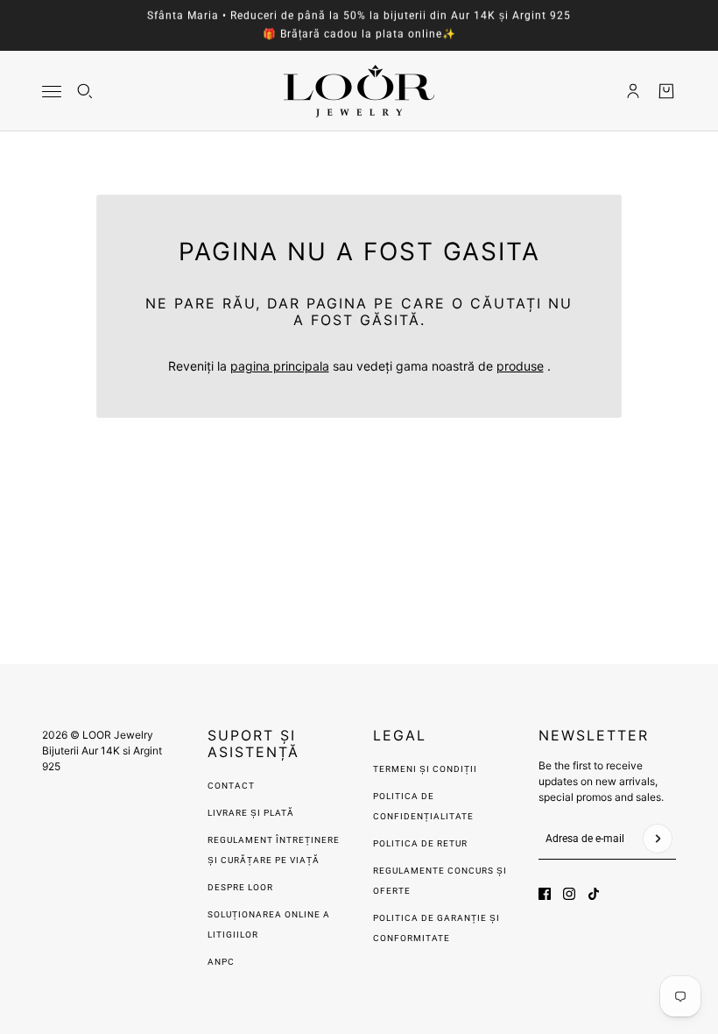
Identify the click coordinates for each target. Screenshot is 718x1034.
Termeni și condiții (425, 769)
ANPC (221, 962)
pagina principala (279, 365)
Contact (231, 785)
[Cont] (633, 91)
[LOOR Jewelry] (359, 91)
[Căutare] (85, 91)
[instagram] (569, 893)
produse (520, 365)
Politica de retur (420, 843)
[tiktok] (593, 893)
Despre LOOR (240, 887)
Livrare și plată (251, 813)
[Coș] (666, 91)
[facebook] (544, 893)
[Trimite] (657, 838)
